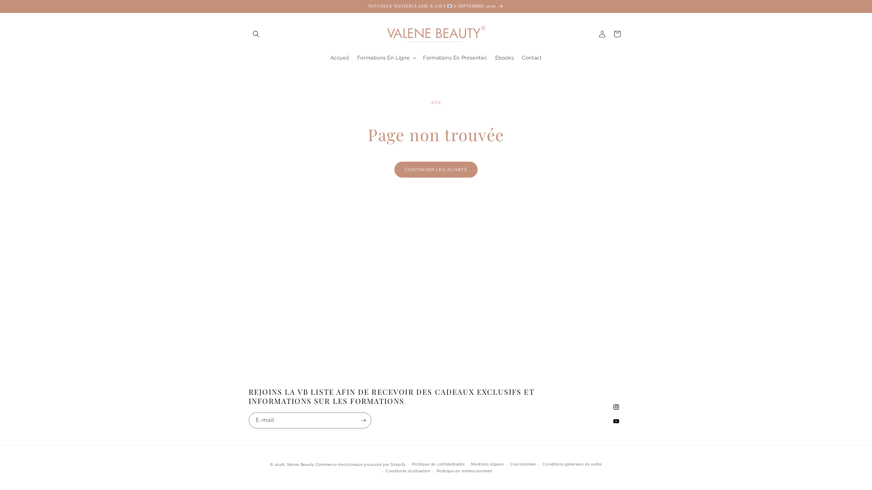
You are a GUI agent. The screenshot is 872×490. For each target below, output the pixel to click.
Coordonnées (523, 464)
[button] (256, 34)
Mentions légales (487, 464)
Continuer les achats (436, 169)
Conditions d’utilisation (408, 471)
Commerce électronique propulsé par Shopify (361, 464)
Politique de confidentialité (438, 464)
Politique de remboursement (465, 471)
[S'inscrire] (363, 420)
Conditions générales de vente (572, 464)
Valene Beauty (300, 464)
